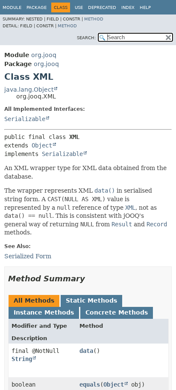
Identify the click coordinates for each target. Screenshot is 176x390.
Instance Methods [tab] (44, 312)
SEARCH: (86, 37)
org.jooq (43, 55)
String (22, 358)
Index (128, 7)
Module (12, 7)
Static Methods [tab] (91, 300)
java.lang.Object (28, 89)
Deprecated (102, 7)
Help (145, 7)
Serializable (24, 119)
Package (36, 7)
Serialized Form (27, 256)
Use (79, 7)
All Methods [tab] (34, 300)
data (86, 350)
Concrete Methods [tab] (116, 312)
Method (93, 19)
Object (42, 145)
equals (89, 384)
